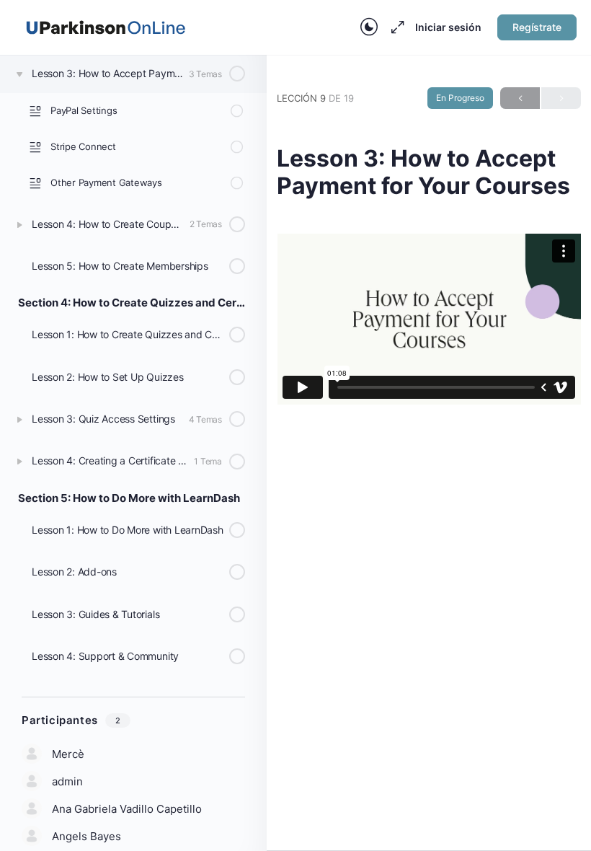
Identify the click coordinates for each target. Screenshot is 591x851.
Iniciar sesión (448, 27)
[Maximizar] (394, 27)
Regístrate (536, 27)
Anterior (520, 98)
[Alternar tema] (369, 27)
